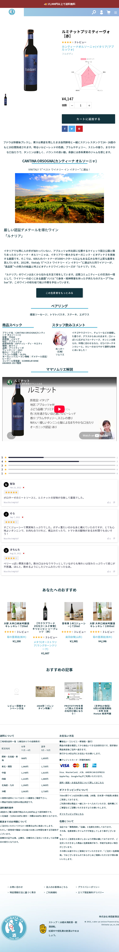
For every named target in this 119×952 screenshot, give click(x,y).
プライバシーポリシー (89, 886)
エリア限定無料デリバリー (91, 892)
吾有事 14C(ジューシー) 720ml (74, 625)
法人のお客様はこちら (57, 886)
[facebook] (65, 129)
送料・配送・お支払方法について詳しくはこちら (82, 782)
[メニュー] (115, 12)
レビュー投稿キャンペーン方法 (16, 707)
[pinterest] (79, 129)
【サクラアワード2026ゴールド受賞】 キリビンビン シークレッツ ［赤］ (45, 627)
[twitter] (71, 129)
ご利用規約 (51, 892)
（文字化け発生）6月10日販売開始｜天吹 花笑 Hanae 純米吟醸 (102, 709)
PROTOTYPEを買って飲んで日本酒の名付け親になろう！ (73, 709)
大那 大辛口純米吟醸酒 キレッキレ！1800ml (102, 625)
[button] (74, 42)
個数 (64, 105)
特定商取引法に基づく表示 (23, 892)
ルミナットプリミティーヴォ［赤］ (86, 33)
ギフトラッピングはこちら (72, 813)
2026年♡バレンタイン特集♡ (45, 707)
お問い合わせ (16, 886)
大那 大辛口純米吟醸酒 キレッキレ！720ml (16, 625)
